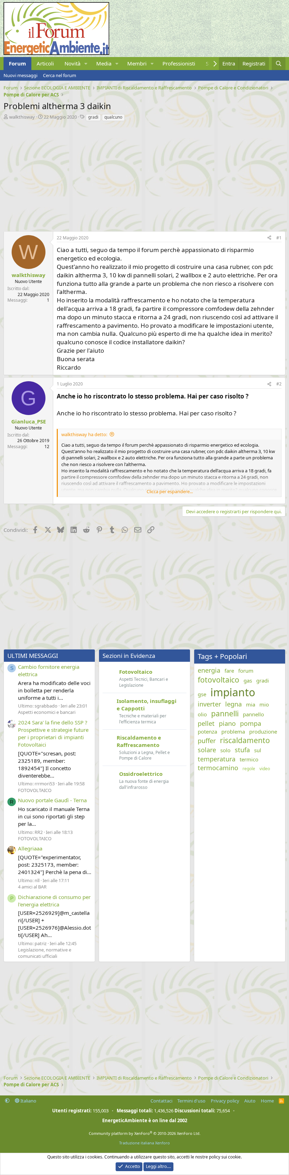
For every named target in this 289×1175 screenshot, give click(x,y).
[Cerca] (278, 63)
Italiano (27, 1101)
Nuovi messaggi (20, 75)
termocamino (218, 768)
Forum (17, 63)
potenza (207, 731)
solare (207, 750)
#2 (279, 384)
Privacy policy (225, 1101)
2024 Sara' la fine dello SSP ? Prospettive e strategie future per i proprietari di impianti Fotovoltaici (53, 733)
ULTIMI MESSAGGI (32, 656)
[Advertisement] (144, 174)
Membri (137, 63)
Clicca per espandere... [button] (170, 491)
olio (202, 714)
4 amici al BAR (32, 887)
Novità (72, 63)
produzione (263, 731)
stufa (242, 750)
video (264, 769)
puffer (207, 740)
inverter (209, 704)
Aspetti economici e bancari (46, 712)
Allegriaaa (30, 848)
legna (233, 704)
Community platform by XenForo (145, 1133)
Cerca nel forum (59, 75)
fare (229, 670)
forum (245, 670)
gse (202, 694)
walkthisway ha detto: (84, 434)
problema (233, 731)
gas (248, 680)
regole (248, 769)
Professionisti (178, 63)
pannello (253, 714)
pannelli (225, 713)
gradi (93, 117)
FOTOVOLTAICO (34, 790)
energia (209, 670)
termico (249, 759)
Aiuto (250, 1101)
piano (227, 723)
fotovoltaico (218, 680)
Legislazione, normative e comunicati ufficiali (44, 953)
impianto (232, 692)
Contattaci (161, 1101)
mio (264, 704)
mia (250, 704)
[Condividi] (269, 238)
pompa (250, 723)
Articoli (45, 63)
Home (267, 1101)
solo (225, 750)
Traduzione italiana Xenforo (144, 1142)
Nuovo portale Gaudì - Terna (52, 800)
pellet (206, 723)
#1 (279, 238)
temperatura (216, 759)
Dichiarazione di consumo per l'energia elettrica (54, 900)
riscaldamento (245, 740)
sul (257, 750)
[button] (86, 63)
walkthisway (22, 117)
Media (103, 63)
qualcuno (113, 117)
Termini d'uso (191, 1101)
